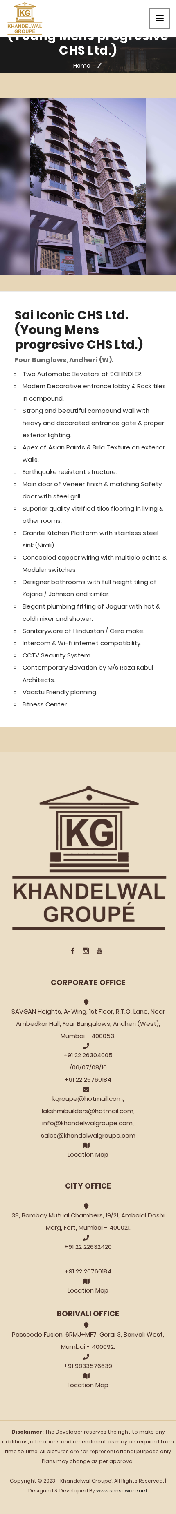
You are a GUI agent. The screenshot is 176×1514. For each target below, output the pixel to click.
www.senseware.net (122, 1490)
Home (81, 66)
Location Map (88, 1154)
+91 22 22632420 (88, 1246)
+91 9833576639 (88, 1365)
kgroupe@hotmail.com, (88, 1098)
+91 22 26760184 (88, 1079)
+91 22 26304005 (88, 1055)
